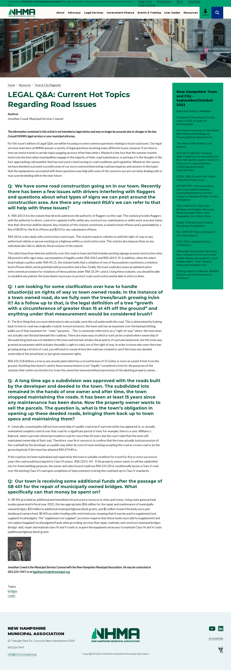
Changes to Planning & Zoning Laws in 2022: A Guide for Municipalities (195, 121)
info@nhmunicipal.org (22, 654)
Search (217, 13)
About (60, 12)
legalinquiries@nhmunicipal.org (51, 572)
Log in (205, 15)
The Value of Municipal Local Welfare (194, 145)
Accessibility (216, 638)
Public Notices (147, 5)
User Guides (172, 12)
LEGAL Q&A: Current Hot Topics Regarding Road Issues (196, 178)
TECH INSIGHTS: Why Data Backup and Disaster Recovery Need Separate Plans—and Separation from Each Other (195, 211)
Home (11, 84)
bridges (12, 591)
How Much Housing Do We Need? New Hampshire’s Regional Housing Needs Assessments (197, 134)
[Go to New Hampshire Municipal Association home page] (22, 13)
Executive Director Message (193, 111)
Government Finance (120, 12)
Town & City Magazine (47, 84)
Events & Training (149, 12)
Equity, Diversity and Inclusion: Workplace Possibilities (194, 224)
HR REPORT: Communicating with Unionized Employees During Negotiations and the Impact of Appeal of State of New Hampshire (197, 192)
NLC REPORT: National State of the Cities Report (195, 233)
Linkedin (220, 629)
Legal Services (93, 12)
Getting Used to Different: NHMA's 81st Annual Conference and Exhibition (197, 275)
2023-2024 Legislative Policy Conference (193, 243)
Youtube (212, 629)
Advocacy (74, 12)
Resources (191, 12)
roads (11, 595)
